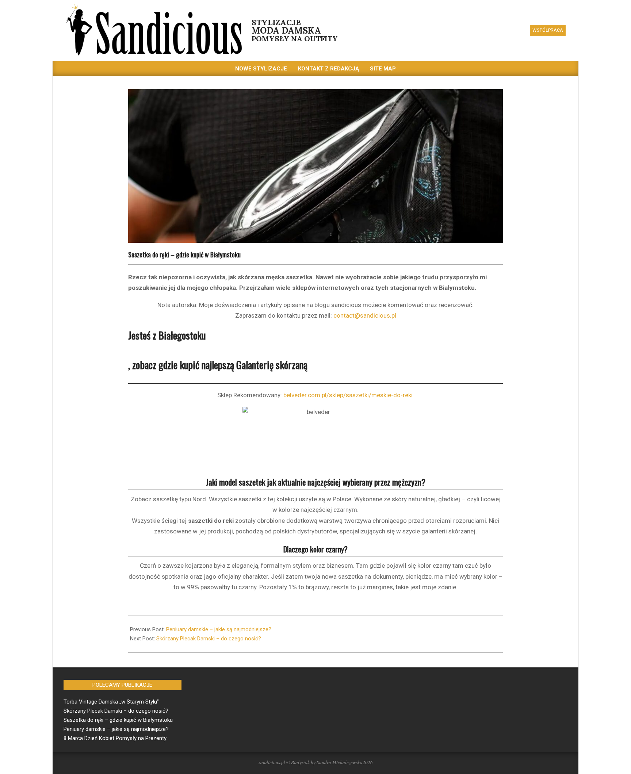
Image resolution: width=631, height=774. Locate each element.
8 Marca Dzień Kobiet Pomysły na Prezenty (115, 738)
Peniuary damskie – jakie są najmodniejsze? (218, 629)
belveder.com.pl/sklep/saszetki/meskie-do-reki (348, 395)
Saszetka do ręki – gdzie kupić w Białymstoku (118, 720)
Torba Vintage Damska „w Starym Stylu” (111, 701)
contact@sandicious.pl (364, 315)
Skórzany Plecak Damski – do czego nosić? (208, 638)
